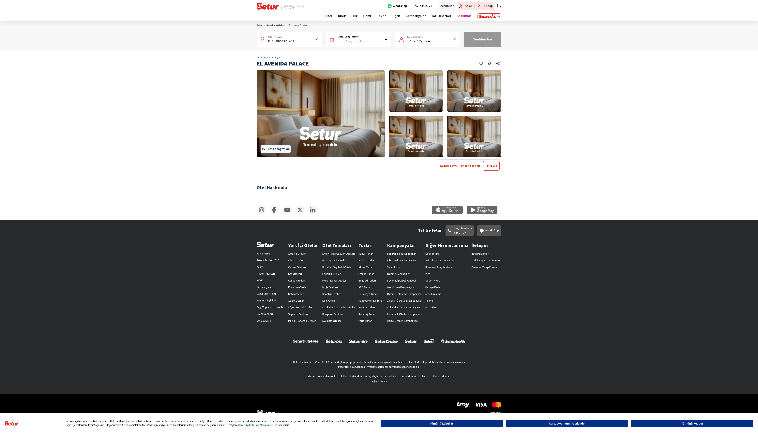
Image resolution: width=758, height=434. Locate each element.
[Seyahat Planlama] (497, 6)
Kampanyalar (416, 16)
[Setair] (411, 341)
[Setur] (268, 6)
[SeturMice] (358, 341)
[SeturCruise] (386, 341)
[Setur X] (301, 214)
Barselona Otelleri (298, 25)
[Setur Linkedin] (314, 214)
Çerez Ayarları (265, 321)
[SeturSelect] (429, 341)
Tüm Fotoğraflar (277, 149)
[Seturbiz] (334, 341)
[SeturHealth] (453, 341)
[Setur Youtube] (288, 214)
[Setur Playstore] (484, 213)
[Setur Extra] (489, 16)
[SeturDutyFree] (305, 341)
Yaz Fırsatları (441, 16)
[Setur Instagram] (263, 214)
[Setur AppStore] (449, 213)
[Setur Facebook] (275, 214)
